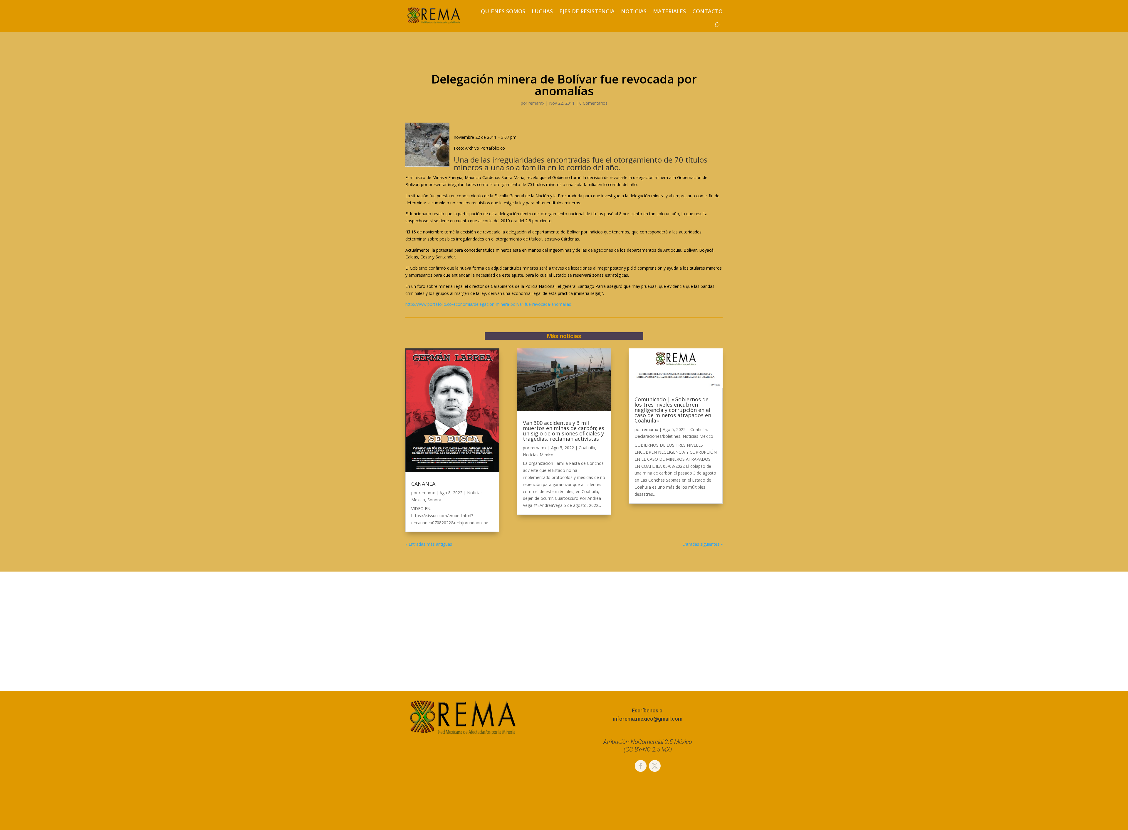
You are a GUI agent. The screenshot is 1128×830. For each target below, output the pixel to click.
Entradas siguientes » (702, 544)
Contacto (707, 11)
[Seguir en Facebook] (641, 766)
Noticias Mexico (538, 454)
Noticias (634, 11)
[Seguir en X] (655, 766)
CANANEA (423, 483)
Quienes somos (503, 11)
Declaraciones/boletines (657, 436)
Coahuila (587, 447)
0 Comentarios (593, 103)
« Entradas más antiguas (428, 544)
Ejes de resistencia (587, 11)
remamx (536, 103)
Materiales (669, 11)
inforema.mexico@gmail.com (647, 719)
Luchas (542, 11)
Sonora (434, 499)
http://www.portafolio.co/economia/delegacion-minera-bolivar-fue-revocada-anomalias (488, 304)
